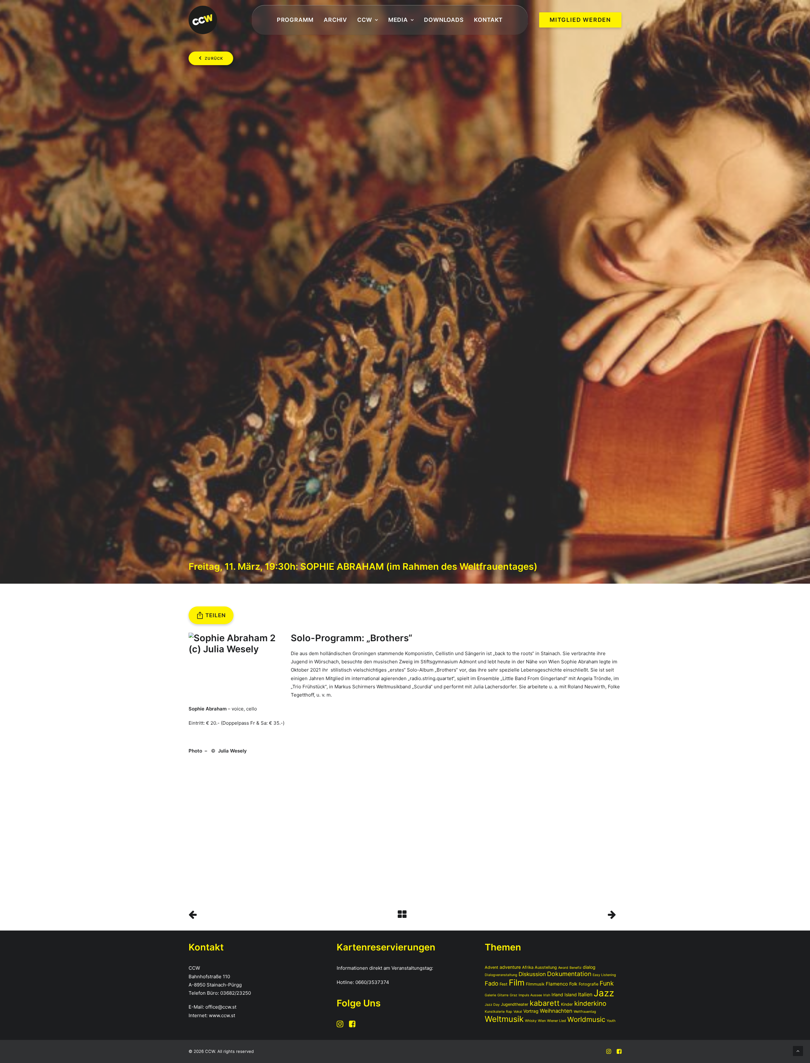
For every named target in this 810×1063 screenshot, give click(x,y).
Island (570, 994)
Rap (509, 1012)
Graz (513, 995)
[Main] (405, 914)
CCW (364, 19)
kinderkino (590, 1003)
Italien (585, 994)
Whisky (531, 1021)
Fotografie (588, 984)
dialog (589, 967)
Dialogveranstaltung (501, 975)
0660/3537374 (372, 982)
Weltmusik (504, 1019)
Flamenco (557, 984)
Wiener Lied (556, 1021)
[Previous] (275, 914)
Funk (607, 983)
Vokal (518, 1012)
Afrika (527, 967)
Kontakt (488, 19)
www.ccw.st (222, 1015)
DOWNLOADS (444, 19)
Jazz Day (492, 1005)
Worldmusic (586, 1019)
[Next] (534, 914)
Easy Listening (604, 975)
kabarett (545, 1003)
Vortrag (531, 1011)
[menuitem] (295, 20)
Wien (542, 1021)
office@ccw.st (220, 1007)
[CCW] (203, 20)
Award (563, 968)
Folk (573, 983)
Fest (504, 984)
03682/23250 (235, 993)
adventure (510, 967)
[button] (340, 1026)
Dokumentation (569, 974)
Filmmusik (535, 984)
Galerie (490, 995)
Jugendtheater (514, 1004)
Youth (611, 1021)
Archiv (335, 19)
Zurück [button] (214, 58)
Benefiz (576, 968)
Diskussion (532, 974)
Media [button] (398, 19)
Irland (557, 994)
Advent (491, 967)
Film (517, 982)
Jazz (604, 992)
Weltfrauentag (585, 1012)
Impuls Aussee (530, 995)
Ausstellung (546, 967)
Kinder (567, 1004)
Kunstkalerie (495, 1012)
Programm (295, 19)
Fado (491, 983)
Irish (546, 995)
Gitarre (502, 995)
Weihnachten (556, 1011)
